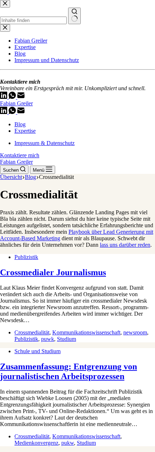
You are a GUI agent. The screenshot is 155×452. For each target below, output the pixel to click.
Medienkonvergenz (36, 443)
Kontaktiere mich (19, 155)
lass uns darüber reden (125, 245)
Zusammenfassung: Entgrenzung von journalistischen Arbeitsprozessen (68, 371)
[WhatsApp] (13, 112)
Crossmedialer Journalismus (53, 272)
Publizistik (26, 257)
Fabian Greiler (16, 103)
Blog (20, 124)
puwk (47, 339)
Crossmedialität (31, 332)
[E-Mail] (21, 112)
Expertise (25, 131)
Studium (66, 339)
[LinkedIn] (4, 112)
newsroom (135, 332)
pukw (67, 443)
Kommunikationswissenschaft (86, 332)
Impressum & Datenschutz (44, 143)
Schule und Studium (37, 351)
